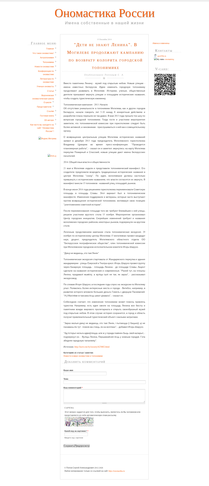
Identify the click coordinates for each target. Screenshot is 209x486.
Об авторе (49, 120)
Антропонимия (47, 57)
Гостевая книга (47, 115)
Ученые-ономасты (45, 86)
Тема (66, 378)
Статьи (50, 91)
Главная (50, 48)
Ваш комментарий (73, 387)
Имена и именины (161, 43)
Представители (44, 106)
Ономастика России (105, 13)
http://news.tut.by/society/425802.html (92, 346)
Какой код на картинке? (76, 430)
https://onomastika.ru (117, 471)
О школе (47, 102)
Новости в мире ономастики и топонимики (83, 356)
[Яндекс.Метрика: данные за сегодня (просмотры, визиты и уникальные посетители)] (47, 138)
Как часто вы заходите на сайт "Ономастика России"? (42, 127)
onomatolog (169, 59)
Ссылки (50, 111)
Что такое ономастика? (43, 53)
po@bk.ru (162, 56)
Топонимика (48, 62)
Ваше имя (68, 370)
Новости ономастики (44, 66)
